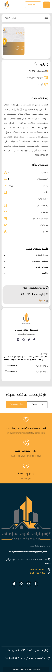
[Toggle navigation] (46, 5)
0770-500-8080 (11, 365)
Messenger (26, 479)
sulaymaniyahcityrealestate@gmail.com (22, 359)
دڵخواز (42, 300)
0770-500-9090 (11, 371)
